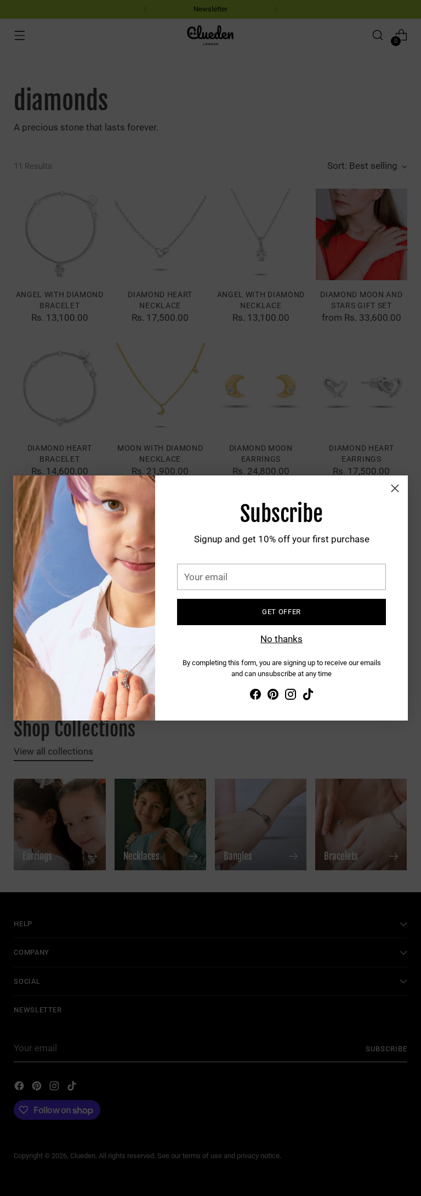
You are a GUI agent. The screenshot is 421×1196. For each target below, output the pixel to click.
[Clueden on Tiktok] (308, 696)
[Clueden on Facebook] (255, 696)
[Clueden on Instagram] (290, 696)
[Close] (394, 488)
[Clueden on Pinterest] (273, 696)
